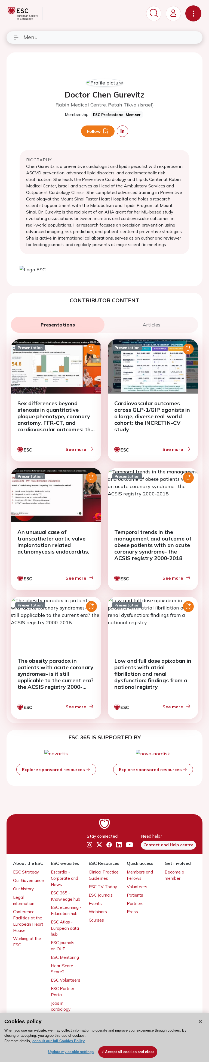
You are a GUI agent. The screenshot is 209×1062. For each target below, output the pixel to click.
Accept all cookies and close (129, 1052)
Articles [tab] (151, 325)
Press (132, 911)
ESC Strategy (26, 872)
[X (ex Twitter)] (99, 845)
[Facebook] (109, 845)
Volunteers (137, 886)
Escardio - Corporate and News (64, 878)
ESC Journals (101, 895)
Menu (30, 37)
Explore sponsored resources (54, 769)
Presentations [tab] (58, 325)
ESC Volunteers (65, 980)
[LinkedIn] (119, 845)
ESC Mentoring (65, 957)
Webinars (98, 911)
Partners (135, 903)
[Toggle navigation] (193, 13)
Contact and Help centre (168, 844)
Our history (23, 888)
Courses (96, 920)
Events (95, 903)
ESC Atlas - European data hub (65, 928)
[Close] (200, 1022)
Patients (135, 895)
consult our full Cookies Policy (58, 1041)
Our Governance (28, 880)
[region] (104, 1037)
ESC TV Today (103, 886)
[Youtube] (129, 845)
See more (76, 449)
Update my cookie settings (71, 1052)
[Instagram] (89, 845)
